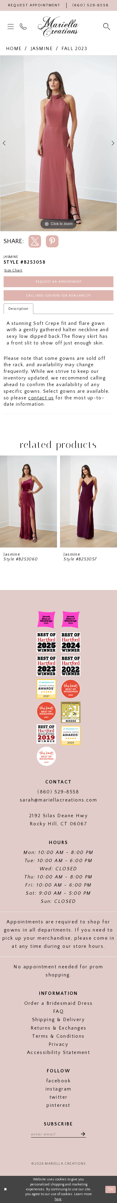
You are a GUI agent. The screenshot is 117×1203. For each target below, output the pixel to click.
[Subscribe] (81, 1134)
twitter (59, 1097)
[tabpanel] (58, 143)
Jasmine (42, 48)
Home (14, 48)
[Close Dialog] (5, 1189)
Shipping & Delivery (58, 1019)
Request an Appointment (59, 282)
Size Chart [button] (13, 270)
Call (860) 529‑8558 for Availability (58, 295)
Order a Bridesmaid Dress (58, 1003)
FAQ (58, 1011)
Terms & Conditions (58, 1036)
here (58, 1199)
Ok (110, 1189)
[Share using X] (34, 241)
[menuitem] (11, 26)
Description (18, 309)
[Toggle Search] (107, 26)
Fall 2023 (74, 48)
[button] (11, 26)
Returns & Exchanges (59, 1028)
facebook (58, 1081)
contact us (41, 398)
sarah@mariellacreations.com (58, 800)
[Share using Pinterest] (52, 241)
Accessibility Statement (58, 1052)
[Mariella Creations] (58, 27)
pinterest (58, 1105)
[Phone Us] (24, 26)
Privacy (58, 1044)
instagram (59, 1089)
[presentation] (28, 501)
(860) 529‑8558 (59, 792)
